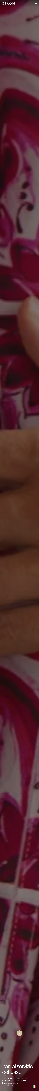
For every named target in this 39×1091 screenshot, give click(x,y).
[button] (36, 3)
